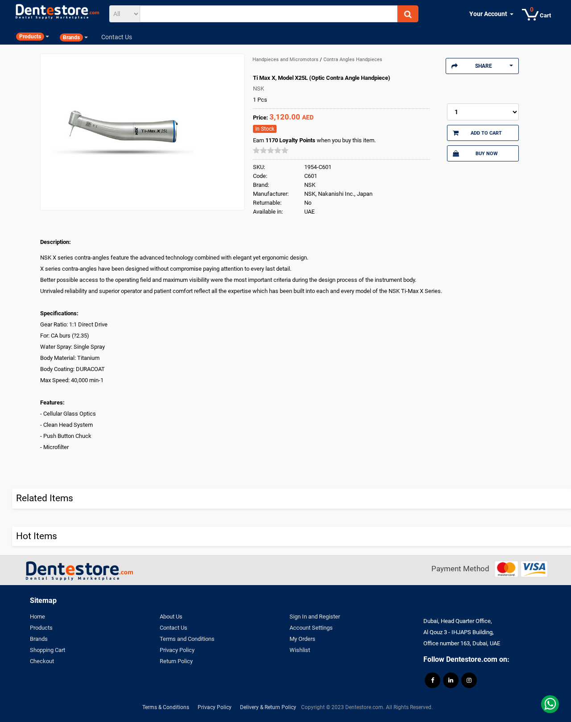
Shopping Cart (47, 650)
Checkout (42, 661)
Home (37, 616)
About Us (171, 616)
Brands (39, 638)
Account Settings (311, 627)
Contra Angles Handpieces (352, 59)
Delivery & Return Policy (268, 707)
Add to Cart (486, 133)
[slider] (271, 150)
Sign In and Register (315, 616)
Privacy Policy (177, 650)
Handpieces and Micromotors (286, 59)
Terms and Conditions (187, 638)
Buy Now (487, 153)
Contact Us (173, 627)
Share (483, 66)
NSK (258, 88)
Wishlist (300, 650)
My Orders (302, 638)
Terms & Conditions (165, 707)
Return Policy (176, 661)
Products (41, 627)
